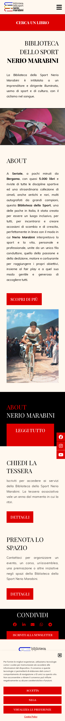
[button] (60, 655)
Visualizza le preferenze (32, 709)
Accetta (32, 690)
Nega (32, 700)
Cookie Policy (30, 717)
